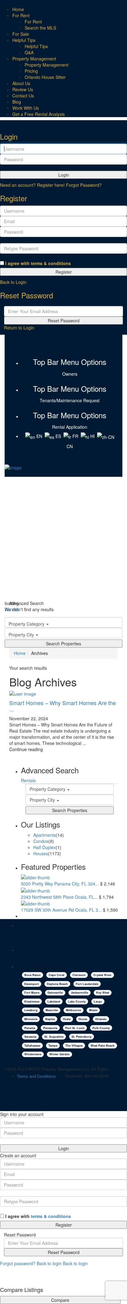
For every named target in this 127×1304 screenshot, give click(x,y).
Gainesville (55, 993)
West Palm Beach (103, 1046)
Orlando (101, 1019)
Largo (98, 1001)
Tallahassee (32, 1046)
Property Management (34, 58)
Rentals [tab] (12, 609)
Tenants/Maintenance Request (70, 400)
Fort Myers (31, 993)
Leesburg (31, 1010)
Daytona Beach (57, 984)
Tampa (52, 1046)
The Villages (74, 1046)
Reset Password (64, 320)
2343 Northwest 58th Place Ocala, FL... (59, 897)
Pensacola (50, 1028)
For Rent (21, 15)
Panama (29, 1028)
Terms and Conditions (36, 1076)
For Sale (20, 34)
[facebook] (64, 344)
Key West (102, 993)
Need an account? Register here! (32, 185)
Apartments (44, 835)
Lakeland (53, 1001)
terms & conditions (51, 263)
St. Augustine (53, 1037)
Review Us (22, 89)
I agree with (38, 263)
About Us (21, 83)
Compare (60, 1300)
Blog (16, 102)
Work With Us (25, 108)
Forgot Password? (84, 185)
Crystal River (102, 975)
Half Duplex (44, 847)
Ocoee (83, 1019)
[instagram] (74, 344)
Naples (50, 1019)
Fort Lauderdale (87, 984)
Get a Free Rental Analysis (38, 114)
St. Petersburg (82, 1037)
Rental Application (69, 427)
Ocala (67, 1019)
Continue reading (26, 749)
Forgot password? (17, 1263)
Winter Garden (59, 1054)
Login (63, 175)
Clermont (78, 975)
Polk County (101, 1028)
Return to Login (19, 328)
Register (63, 272)
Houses (40, 853)
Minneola (30, 1019)
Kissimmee (31, 1001)
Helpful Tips (23, 40)
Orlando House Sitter (45, 77)
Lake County (77, 1001)
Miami (93, 1010)
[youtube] (69, 344)
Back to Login (13, 282)
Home (18, 9)
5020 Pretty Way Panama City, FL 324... (60, 884)
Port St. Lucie (74, 1028)
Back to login (49, 1263)
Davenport (31, 984)
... (84, 743)
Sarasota (30, 1037)
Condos (40, 841)
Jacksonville (79, 993)
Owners (69, 374)
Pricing (31, 71)
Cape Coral (56, 975)
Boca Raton (32, 975)
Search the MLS (40, 28)
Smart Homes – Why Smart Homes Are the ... (62, 706)
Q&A (29, 52)
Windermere (32, 1054)
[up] (1, 1274)
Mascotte (52, 1010)
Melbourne (73, 1010)
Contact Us (23, 95)
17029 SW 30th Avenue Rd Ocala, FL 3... (61, 910)
